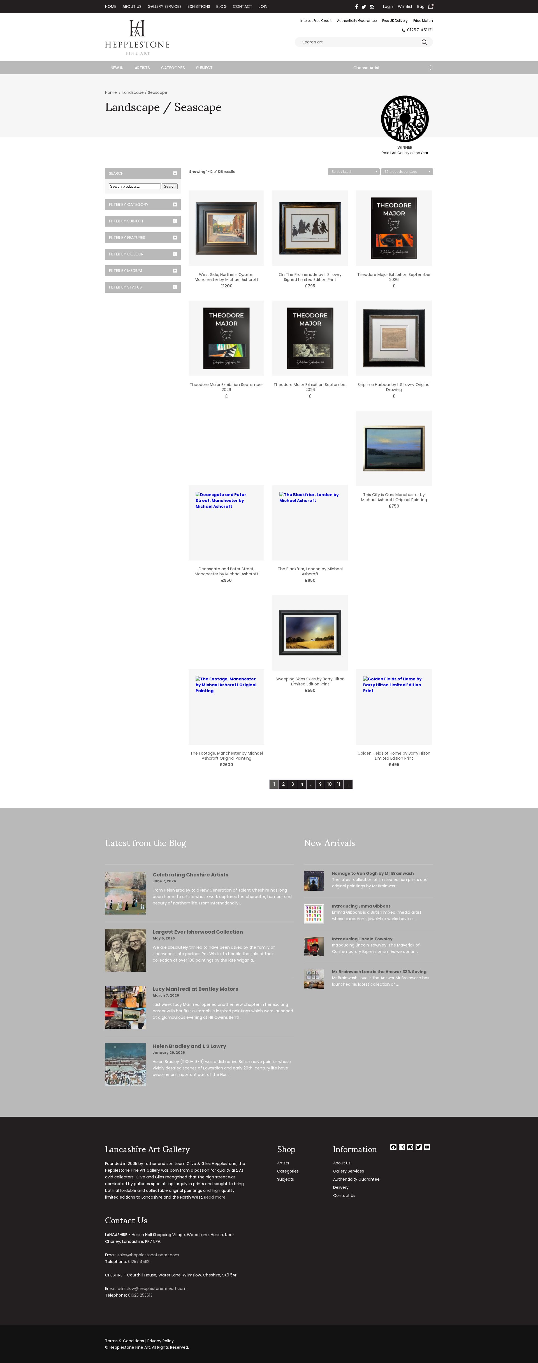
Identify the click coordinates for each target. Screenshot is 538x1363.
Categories (173, 68)
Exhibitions (199, 6)
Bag (421, 6)
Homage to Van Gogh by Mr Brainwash (373, 873)
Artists (142, 68)
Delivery (341, 1187)
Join (263, 6)
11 (338, 784)
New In (117, 68)
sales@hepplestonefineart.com (148, 1255)
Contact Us (344, 1195)
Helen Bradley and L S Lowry (189, 1046)
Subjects (285, 1179)
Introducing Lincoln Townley (362, 939)
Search (169, 186)
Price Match (423, 20)
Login (388, 6)
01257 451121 (420, 30)
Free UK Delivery (395, 20)
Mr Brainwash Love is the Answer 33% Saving (379, 971)
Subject (204, 68)
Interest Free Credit (315, 20)
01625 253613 (140, 1295)
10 (330, 784)
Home (110, 6)
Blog (221, 6)
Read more (215, 1197)
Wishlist (405, 6)
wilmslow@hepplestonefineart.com (152, 1288)
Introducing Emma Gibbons (361, 906)
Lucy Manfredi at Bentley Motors (195, 988)
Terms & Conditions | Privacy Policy (139, 1341)
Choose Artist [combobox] (366, 68)
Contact (242, 6)
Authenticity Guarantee (357, 20)
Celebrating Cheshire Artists (190, 874)
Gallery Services (165, 6)
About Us (132, 6)
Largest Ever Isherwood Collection (198, 931)
